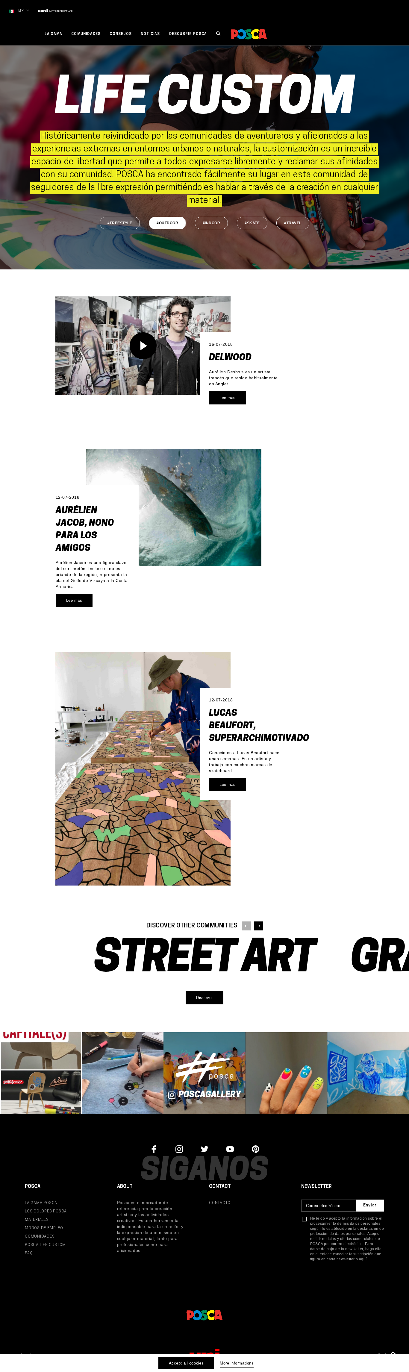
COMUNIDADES (40, 1236)
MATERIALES (37, 1220)
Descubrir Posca (188, 34)
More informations (237, 1363)
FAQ (29, 1253)
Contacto (220, 1203)
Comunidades (86, 34)
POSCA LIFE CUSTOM (45, 1245)
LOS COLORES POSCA (46, 1211)
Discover (204, 997)
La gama (53, 34)
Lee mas (227, 397)
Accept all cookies (186, 1363)
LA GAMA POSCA (41, 1203)
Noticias (150, 34)
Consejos (121, 34)
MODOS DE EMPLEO (44, 1228)
